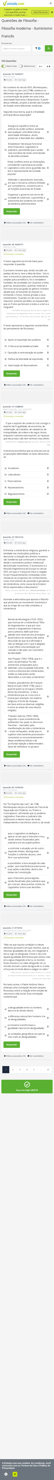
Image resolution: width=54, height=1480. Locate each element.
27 (48, 1069)
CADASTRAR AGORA (40, 12)
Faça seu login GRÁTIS (27, 1090)
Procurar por (6, 43)
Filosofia (30, 20)
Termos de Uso (29, 1465)
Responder (11, 211)
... (41, 1069)
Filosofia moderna (16, 28)
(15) (15, 222)
